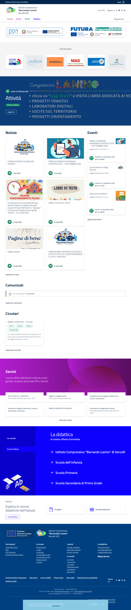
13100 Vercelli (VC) (71, 589)
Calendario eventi (73, 567)
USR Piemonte (10, 552)
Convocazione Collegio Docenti (98, 168)
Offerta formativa (104, 547)
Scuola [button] (10, 19)
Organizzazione (41, 560)
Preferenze (93, 604)
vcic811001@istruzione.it (62, 591)
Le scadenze (71, 569)
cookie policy (56, 606)
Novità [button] (27, 19)
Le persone (40, 552)
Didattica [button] (36, 19)
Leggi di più (11, 112)
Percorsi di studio (72, 552)
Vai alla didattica (13, 517)
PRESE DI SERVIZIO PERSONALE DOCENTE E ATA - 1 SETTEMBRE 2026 (65, 162)
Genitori (29, 326)
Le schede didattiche (105, 550)
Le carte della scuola (43, 557)
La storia (39, 562)
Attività (13, 98)
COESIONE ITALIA (12, 547)
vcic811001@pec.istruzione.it (83, 591)
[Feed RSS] (124, 10)
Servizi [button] (18, 19)
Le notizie (70, 559)
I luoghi (38, 550)
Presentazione (41, 547)
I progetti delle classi (105, 552)
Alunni (11, 326)
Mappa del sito (119, 19)
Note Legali (70, 577)
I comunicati (71, 562)
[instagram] (122, 10)
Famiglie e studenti (73, 547)
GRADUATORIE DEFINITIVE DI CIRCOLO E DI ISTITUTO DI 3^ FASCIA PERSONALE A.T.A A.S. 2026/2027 (66, 254)
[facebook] (116, 10)
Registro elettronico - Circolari (20, 321)
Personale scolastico (74, 550)
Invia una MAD (45, 577)
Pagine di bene (14, 251)
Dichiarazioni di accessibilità (87, 577)
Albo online (71, 572)
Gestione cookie (11, 581)
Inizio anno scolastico (98, 193)
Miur (7, 550)
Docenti (20, 326)
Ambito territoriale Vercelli (14, 555)
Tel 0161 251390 (44, 591)
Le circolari (70, 564)
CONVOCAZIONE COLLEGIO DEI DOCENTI (21, 162)
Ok (102, 604)
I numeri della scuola (43, 555)
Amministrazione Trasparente (16, 577)
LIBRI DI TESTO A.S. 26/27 (59, 202)
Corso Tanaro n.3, (59, 589)
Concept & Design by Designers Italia (101, 599)
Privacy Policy (58, 577)
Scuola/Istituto (13, 449)
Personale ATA (13, 330)
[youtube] (119, 10)
